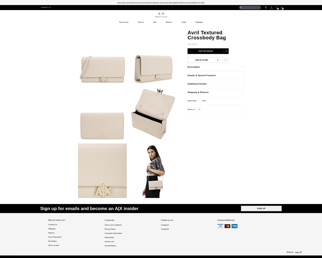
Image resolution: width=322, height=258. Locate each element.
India (297, 252)
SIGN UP (261, 208)
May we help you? (56, 220)
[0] (277, 7)
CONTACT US (46, 7)
